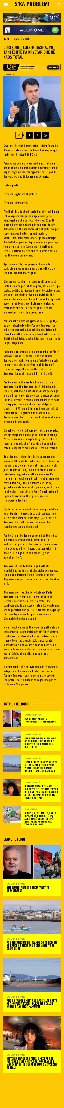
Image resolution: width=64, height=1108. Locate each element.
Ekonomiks (30, 809)
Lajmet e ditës (22, 38)
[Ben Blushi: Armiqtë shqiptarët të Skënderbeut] (12, 718)
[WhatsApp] (45, 135)
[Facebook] (29, 135)
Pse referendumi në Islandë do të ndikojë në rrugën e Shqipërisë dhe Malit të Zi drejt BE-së (40, 743)
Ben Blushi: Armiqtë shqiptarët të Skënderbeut (40, 720)
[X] (37, 135)
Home (6, 38)
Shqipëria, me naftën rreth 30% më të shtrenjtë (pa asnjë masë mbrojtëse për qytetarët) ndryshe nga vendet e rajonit (40, 818)
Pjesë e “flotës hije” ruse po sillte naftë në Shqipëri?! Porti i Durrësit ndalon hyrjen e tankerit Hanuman (41, 766)
